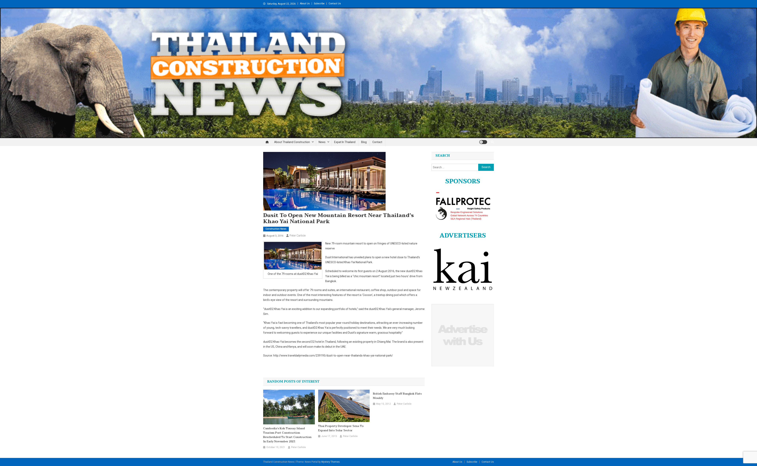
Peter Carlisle (298, 235)
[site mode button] (483, 142)
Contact (377, 142)
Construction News (276, 228)
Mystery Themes (330, 461)
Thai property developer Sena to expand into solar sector (341, 428)
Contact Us (335, 3)
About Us (305, 3)
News (322, 142)
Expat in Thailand (344, 142)
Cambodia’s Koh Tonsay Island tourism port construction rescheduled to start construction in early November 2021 (287, 435)
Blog (364, 142)
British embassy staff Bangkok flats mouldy (397, 396)
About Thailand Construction (292, 142)
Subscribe (319, 3)
